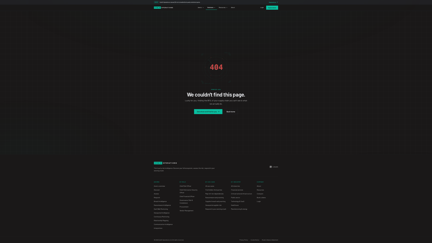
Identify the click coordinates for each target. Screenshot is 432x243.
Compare (260, 194)
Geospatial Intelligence (161, 213)
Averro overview (159, 186)
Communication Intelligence (163, 224)
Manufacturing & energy (239, 209)
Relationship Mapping (161, 220)
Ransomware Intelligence (162, 205)
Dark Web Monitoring (161, 209)
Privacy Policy (244, 240)
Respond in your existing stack (215, 209)
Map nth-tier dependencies (214, 194)
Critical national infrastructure (241, 194)
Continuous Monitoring (161, 217)
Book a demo (261, 197)
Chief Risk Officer (185, 186)
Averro (200, 7)
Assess (156, 194)
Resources (222, 7)
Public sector (235, 197)
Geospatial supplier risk (213, 205)
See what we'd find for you (207, 111)
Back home (231, 111)
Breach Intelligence (160, 201)
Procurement (184, 207)
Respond (157, 197)
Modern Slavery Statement (270, 240)
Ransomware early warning (214, 197)
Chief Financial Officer (187, 196)
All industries (235, 186)
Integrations (158, 228)
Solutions (210, 7)
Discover (157, 190)
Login (262, 7)
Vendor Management (187, 211)
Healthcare (235, 205)
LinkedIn (275, 167)
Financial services (237, 190)
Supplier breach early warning (215, 201)
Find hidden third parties (213, 190)
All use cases (209, 186)
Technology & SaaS (237, 201)
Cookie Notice (255, 240)
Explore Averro (272, 7)
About (233, 7)
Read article (272, 2)
